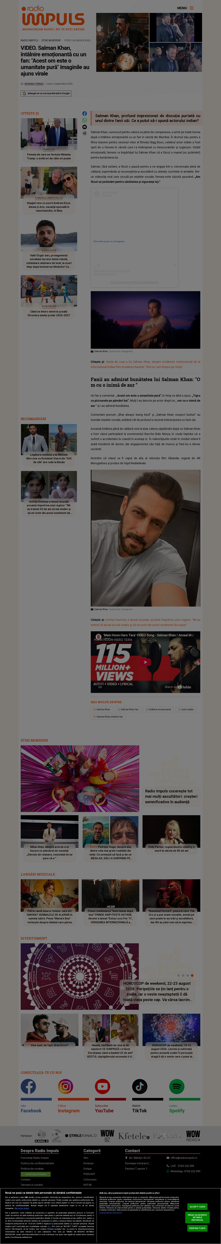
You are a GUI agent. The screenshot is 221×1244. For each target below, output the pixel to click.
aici (49, 1226)
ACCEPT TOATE (197, 1207)
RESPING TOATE (197, 1228)
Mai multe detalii (22, 1208)
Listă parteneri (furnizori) (110, 1213)
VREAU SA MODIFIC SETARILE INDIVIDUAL (197, 1217)
